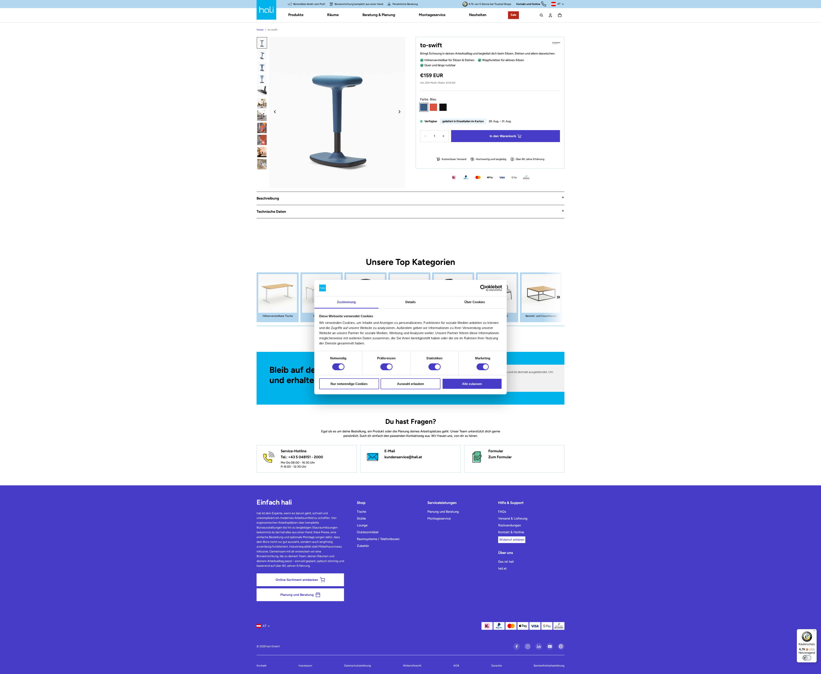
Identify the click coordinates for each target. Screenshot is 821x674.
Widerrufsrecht (412, 665)
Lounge (362, 525)
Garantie (496, 665)
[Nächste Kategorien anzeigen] (558, 297)
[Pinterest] (561, 646)
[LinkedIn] (538, 646)
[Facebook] (516, 646)
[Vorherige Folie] (273, 112)
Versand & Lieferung (512, 518)
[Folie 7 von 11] (262, 115)
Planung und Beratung (443, 512)
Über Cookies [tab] (474, 302)
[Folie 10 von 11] (262, 152)
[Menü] (814, 631)
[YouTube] (549, 646)
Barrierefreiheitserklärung (549, 665)
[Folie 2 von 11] (262, 55)
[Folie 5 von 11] (262, 91)
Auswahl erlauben (410, 384)
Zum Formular (500, 457)
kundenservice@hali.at (403, 457)
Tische (361, 512)
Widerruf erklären (511, 540)
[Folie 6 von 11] (262, 103)
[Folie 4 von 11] (262, 79)
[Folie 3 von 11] (262, 67)
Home (260, 29)
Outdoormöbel (367, 532)
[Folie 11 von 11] (262, 164)
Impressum (305, 665)
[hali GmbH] (266, 10)
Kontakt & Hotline (511, 532)
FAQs (502, 512)
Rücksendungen (509, 525)
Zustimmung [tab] (346, 302)
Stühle (361, 518)
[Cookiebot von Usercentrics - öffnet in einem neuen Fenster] (483, 288)
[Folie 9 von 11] (262, 140)
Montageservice (439, 518)
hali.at (502, 568)
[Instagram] (527, 646)
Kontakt (261, 665)
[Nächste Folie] (400, 112)
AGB (456, 665)
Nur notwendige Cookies (349, 384)
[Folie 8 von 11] (262, 128)
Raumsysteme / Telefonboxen (378, 539)
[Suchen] (541, 15)
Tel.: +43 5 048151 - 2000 (302, 457)
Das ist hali (506, 562)
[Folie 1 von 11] (262, 43)
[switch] (386, 366)
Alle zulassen (472, 384)
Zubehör (363, 546)
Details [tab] (410, 302)
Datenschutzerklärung (357, 665)
